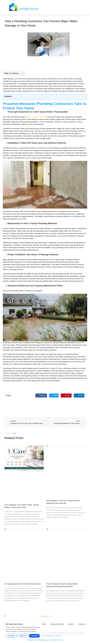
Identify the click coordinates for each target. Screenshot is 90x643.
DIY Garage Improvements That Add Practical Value (22, 584)
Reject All (23, 635)
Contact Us (81, 624)
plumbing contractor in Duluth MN (36, 117)
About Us (71, 624)
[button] (57, 7)
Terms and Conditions (57, 624)
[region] (23, 630)
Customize (11, 635)
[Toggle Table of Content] (21, 73)
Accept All (34, 635)
